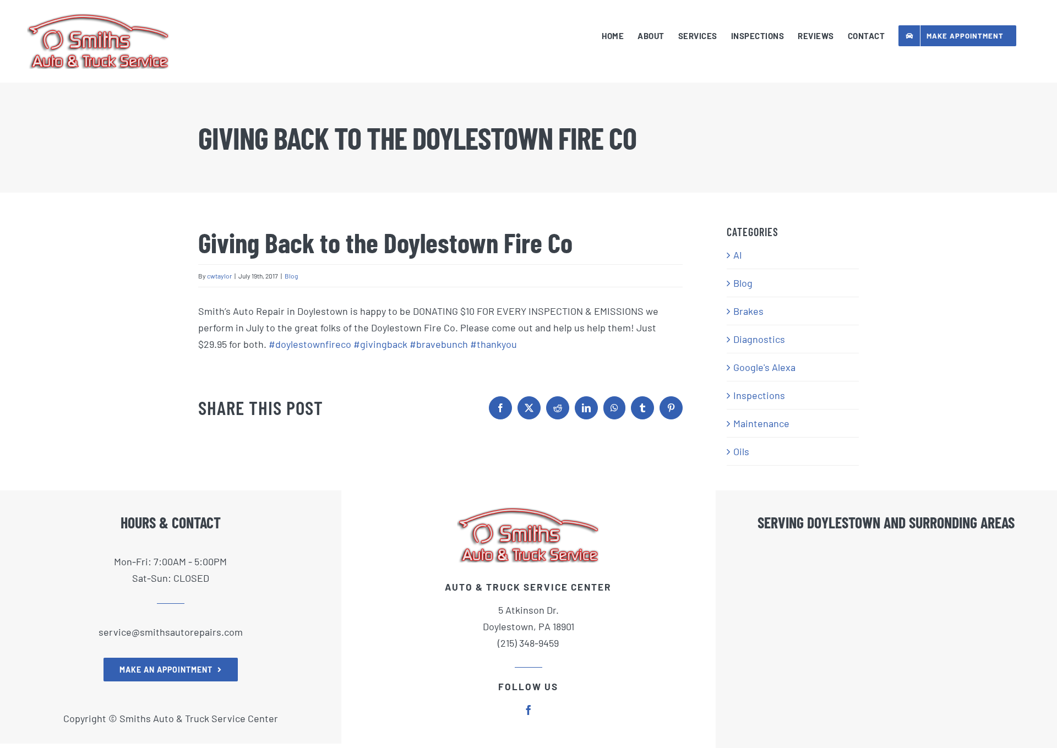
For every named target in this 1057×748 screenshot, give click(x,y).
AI (737, 255)
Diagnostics (759, 339)
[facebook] (528, 710)
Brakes (748, 311)
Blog (291, 276)
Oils (741, 451)
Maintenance (761, 423)
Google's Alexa (764, 367)
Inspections (759, 395)
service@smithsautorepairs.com (171, 632)
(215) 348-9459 (528, 643)
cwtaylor (219, 276)
